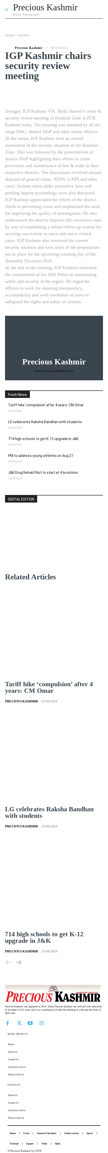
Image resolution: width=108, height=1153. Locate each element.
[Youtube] (30, 1022)
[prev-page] (9, 962)
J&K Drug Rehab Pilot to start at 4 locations (43, 473)
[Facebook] (7, 1022)
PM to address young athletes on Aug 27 (40, 456)
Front (24, 35)
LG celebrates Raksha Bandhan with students (45, 422)
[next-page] (18, 962)
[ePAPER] (54, 545)
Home (10, 35)
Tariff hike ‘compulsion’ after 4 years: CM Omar (46, 405)
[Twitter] (18, 1022)
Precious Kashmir (28, 47)
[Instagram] (41, 1022)
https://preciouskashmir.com (54, 371)
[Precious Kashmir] (9, 48)
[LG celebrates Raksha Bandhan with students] (54, 756)
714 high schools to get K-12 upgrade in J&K (43, 439)
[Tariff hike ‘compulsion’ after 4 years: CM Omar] (54, 631)
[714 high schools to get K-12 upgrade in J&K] (54, 881)
